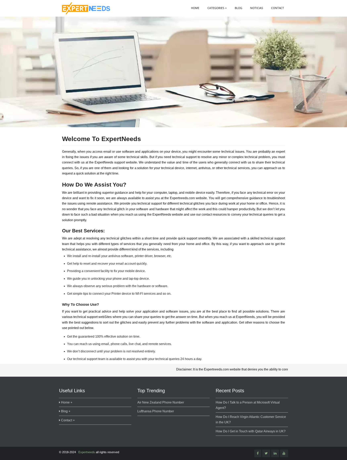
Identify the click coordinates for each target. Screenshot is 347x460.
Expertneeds (86, 452)
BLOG (238, 8)
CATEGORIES (215, 8)
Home (195, 8)
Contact (277, 8)
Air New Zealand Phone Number (160, 402)
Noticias (256, 8)
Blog (64, 411)
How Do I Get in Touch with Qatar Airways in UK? (251, 431)
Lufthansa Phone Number (155, 411)
